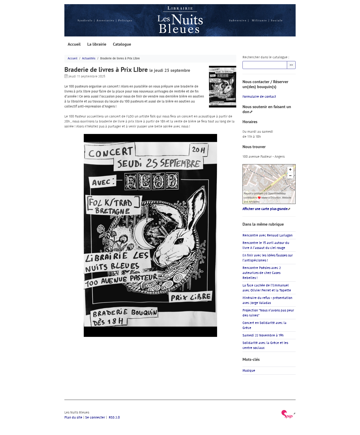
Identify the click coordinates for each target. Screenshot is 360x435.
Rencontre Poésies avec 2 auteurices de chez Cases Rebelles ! (261, 273)
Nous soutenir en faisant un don (266, 109)
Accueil (74, 44)
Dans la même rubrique (263, 224)
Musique (248, 370)
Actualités (88, 58)
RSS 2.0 (114, 417)
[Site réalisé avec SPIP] (288, 413)
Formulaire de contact (259, 96)
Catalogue (122, 44)
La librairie (96, 44)
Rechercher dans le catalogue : (265, 57)
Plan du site (73, 417)
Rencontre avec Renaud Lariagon (267, 235)
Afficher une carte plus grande (265, 209)
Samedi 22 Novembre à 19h (263, 335)
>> (291, 65)
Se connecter (95, 417)
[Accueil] (180, 20)
